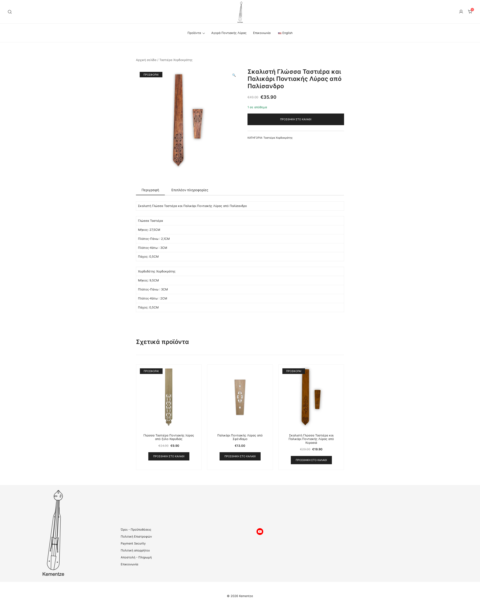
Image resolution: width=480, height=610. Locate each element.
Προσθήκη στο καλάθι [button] (168, 456)
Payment (127, 543)
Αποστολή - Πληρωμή (136, 557)
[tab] (150, 190)
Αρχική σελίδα (146, 60)
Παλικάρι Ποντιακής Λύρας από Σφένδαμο (240, 437)
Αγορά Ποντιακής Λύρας (229, 33)
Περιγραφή (150, 190)
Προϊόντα (194, 33)
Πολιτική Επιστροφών (136, 536)
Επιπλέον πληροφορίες (189, 190)
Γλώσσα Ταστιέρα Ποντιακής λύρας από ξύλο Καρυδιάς (168, 437)
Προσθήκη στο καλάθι (295, 119)
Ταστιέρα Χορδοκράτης (176, 60)
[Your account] (461, 11)
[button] (234, 75)
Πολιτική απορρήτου (135, 550)
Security (140, 543)
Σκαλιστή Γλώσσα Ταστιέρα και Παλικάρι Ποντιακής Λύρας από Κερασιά (311, 438)
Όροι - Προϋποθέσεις (136, 529)
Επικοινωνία (262, 33)
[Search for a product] (10, 11)
